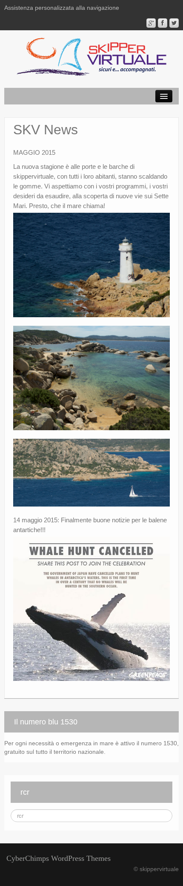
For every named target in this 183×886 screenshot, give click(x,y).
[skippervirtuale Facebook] (162, 23)
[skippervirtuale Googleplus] (151, 23)
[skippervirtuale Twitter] (174, 23)
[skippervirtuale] (91, 57)
